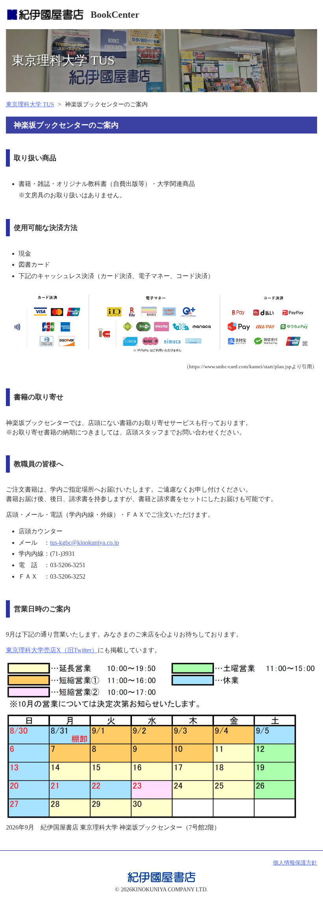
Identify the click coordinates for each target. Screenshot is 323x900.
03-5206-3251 (67, 565)
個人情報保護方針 (295, 862)
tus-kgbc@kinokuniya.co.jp (84, 542)
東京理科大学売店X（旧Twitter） (52, 650)
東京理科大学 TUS (30, 104)
